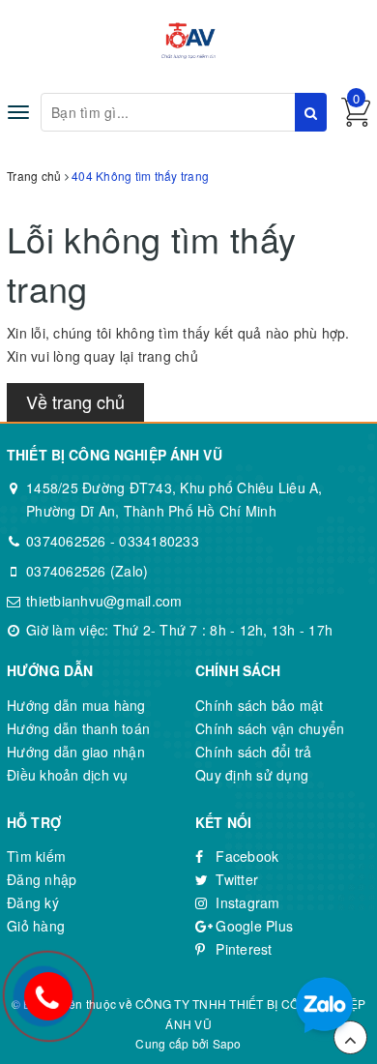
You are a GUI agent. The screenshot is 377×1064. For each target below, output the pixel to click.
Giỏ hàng (36, 925)
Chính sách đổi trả (253, 751)
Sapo (227, 1043)
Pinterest (242, 949)
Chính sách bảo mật (259, 705)
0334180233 (159, 540)
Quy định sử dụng (251, 774)
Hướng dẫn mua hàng (76, 705)
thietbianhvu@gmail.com (104, 600)
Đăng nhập (41, 879)
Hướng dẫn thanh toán (78, 728)
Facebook (245, 856)
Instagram (246, 902)
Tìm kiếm (36, 856)
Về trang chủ (75, 401)
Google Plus (252, 925)
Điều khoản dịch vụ (68, 774)
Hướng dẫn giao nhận (76, 751)
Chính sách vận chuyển (269, 728)
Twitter (235, 879)
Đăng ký (33, 902)
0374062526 (66, 540)
